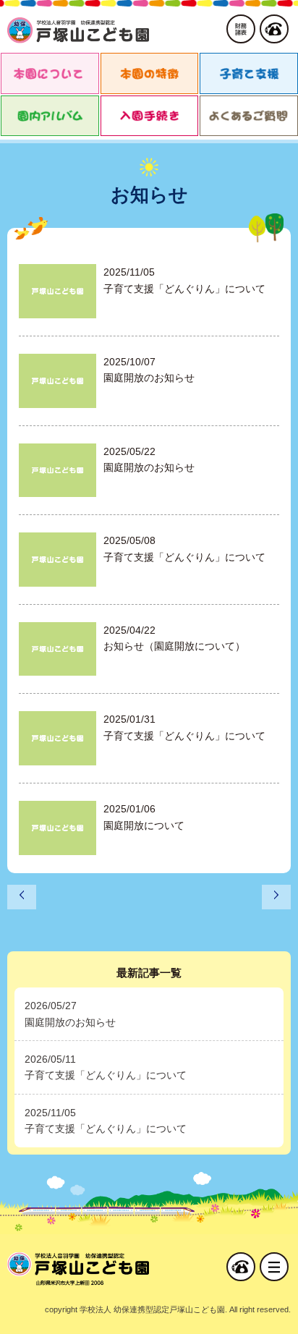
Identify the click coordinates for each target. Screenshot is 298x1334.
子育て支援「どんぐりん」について (106, 1075)
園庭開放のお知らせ (70, 1022)
